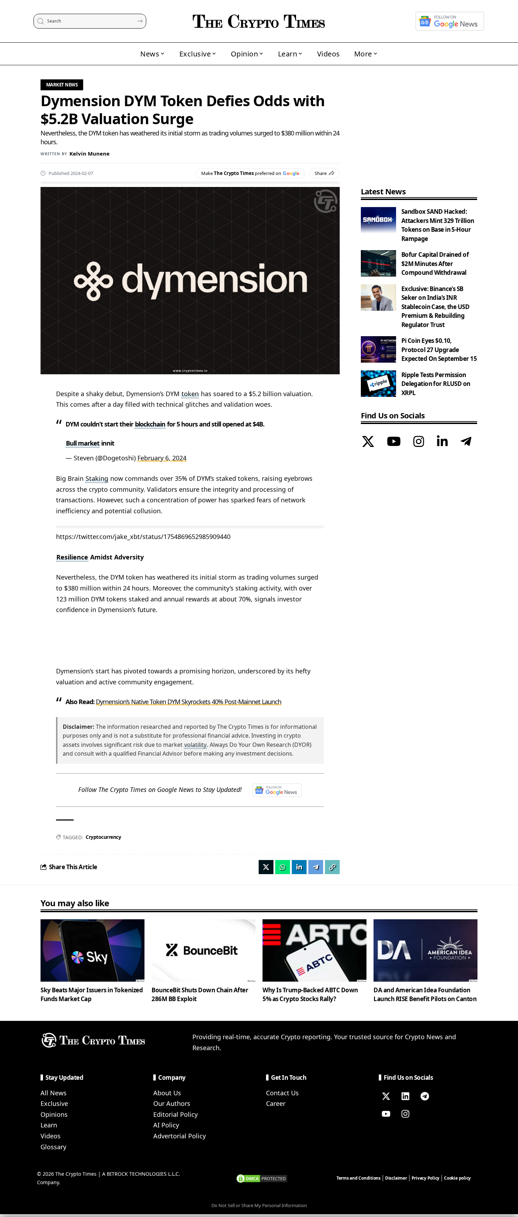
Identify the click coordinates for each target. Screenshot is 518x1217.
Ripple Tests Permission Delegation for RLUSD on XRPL (435, 384)
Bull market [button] (82, 443)
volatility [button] (195, 745)
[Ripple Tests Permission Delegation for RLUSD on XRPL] (378, 383)
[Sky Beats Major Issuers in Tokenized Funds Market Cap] (92, 950)
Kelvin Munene (89, 153)
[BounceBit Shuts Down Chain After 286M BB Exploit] (203, 950)
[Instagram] (418, 442)
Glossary (53, 1147)
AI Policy (166, 1125)
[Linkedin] (405, 1096)
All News (54, 1093)
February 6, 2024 (161, 458)
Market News (62, 84)
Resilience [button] (72, 557)
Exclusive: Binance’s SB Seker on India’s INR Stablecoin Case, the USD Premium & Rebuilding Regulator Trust (435, 307)
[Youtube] (386, 1114)
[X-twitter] (386, 1096)
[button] (332, 867)
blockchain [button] (150, 424)
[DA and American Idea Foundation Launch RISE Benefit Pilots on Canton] (425, 950)
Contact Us (282, 1093)
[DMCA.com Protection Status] (261, 1178)
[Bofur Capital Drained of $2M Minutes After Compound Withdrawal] (378, 263)
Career (275, 1103)
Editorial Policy (175, 1114)
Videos (51, 1136)
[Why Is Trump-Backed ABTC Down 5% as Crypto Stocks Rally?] (314, 950)
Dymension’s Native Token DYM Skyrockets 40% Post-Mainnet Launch (188, 701)
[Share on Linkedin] (299, 867)
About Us (167, 1093)
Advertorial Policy (179, 1136)
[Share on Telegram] (315, 867)
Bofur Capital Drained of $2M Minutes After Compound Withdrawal (435, 263)
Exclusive (54, 1103)
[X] (368, 442)
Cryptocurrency (103, 837)
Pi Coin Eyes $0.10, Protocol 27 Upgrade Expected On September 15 (439, 350)
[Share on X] (266, 867)
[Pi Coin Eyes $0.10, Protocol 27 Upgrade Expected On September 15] (378, 349)
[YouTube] (394, 442)
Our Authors (171, 1103)
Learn (49, 1125)
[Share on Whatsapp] (282, 867)
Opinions (54, 1114)
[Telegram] (466, 442)
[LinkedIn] (442, 442)
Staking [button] (97, 478)
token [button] (190, 393)
